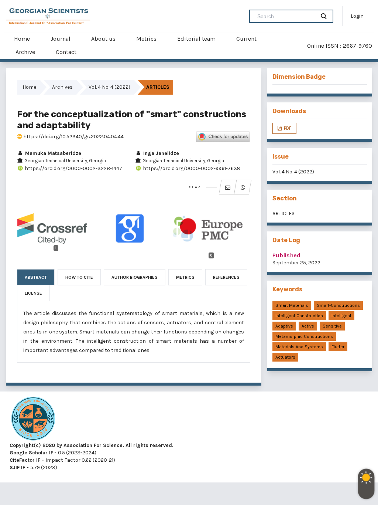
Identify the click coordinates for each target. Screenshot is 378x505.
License (33, 293)
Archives (62, 87)
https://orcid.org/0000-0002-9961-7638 (191, 168)
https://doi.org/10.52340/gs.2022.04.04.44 (73, 136)
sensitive (332, 326)
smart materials (291, 305)
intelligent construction (299, 315)
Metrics (146, 38)
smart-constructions (338, 305)
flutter (337, 346)
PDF (287, 128)
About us (103, 38)
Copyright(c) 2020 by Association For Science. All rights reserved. (91, 445)
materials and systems (299, 346)
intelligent (341, 315)
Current (246, 38)
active (308, 326)
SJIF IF (17, 467)
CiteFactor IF (25, 460)
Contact (66, 51)
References (226, 277)
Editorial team (196, 38)
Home (22, 38)
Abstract (36, 277)
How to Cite (79, 277)
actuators (285, 357)
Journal (61, 38)
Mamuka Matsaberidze (52, 153)
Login (357, 16)
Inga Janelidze (160, 153)
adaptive (284, 326)
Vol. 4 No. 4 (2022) (109, 87)
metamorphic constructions (304, 336)
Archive (25, 51)
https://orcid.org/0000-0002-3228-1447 (73, 168)
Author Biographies (134, 277)
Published (286, 255)
